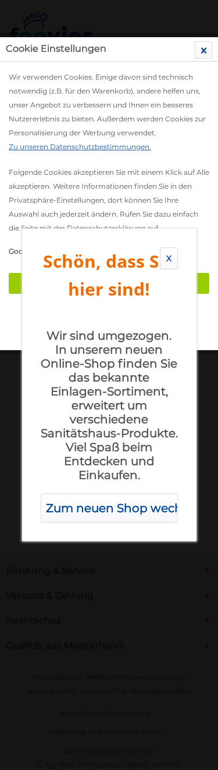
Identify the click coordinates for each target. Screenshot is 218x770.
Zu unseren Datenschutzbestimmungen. (80, 146)
